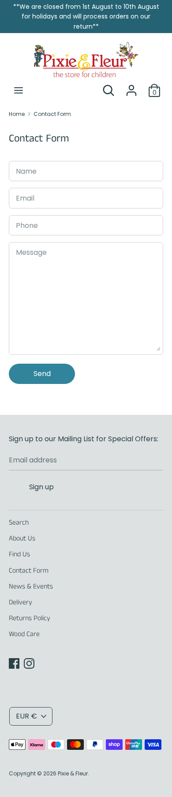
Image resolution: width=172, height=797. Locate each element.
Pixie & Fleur (73, 773)
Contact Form (29, 571)
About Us (22, 538)
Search (19, 523)
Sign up (41, 487)
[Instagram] (29, 663)
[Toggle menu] (18, 90)
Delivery (20, 602)
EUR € (26, 716)
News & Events (31, 586)
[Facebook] (14, 663)
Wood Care (24, 634)
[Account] (131, 87)
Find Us (19, 554)
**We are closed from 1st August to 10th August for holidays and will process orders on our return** (86, 16)
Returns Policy (29, 618)
